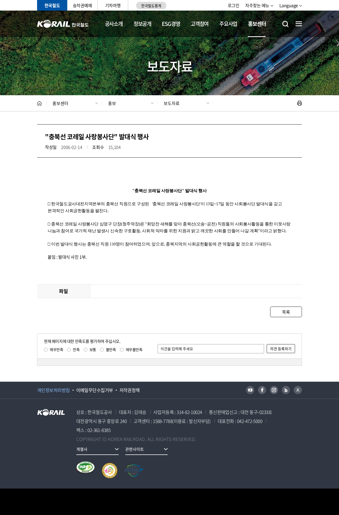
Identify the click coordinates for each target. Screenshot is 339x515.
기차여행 (113, 5)
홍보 (112, 103)
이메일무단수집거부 (94, 390)
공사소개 (114, 24)
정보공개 (142, 24)
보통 (93, 349)
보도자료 (172, 103)
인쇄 (299, 103)
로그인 (233, 5)
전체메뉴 (299, 23)
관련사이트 (134, 449)
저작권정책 (129, 390)
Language (288, 5)
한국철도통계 (151, 5)
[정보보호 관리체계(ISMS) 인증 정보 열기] (133, 470)
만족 (76, 349)
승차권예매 (82, 5)
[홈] (39, 103)
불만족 (111, 349)
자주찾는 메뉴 (257, 5)
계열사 (81, 449)
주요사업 (228, 24)
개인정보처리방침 (53, 390)
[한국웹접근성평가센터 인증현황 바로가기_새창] (85, 470)
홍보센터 (257, 24)
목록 (286, 312)
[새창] (250, 390)
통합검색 (285, 24)
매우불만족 (134, 349)
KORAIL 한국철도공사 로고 (63, 24)
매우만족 (56, 349)
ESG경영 (171, 24)
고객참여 (199, 24)
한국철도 (52, 5)
